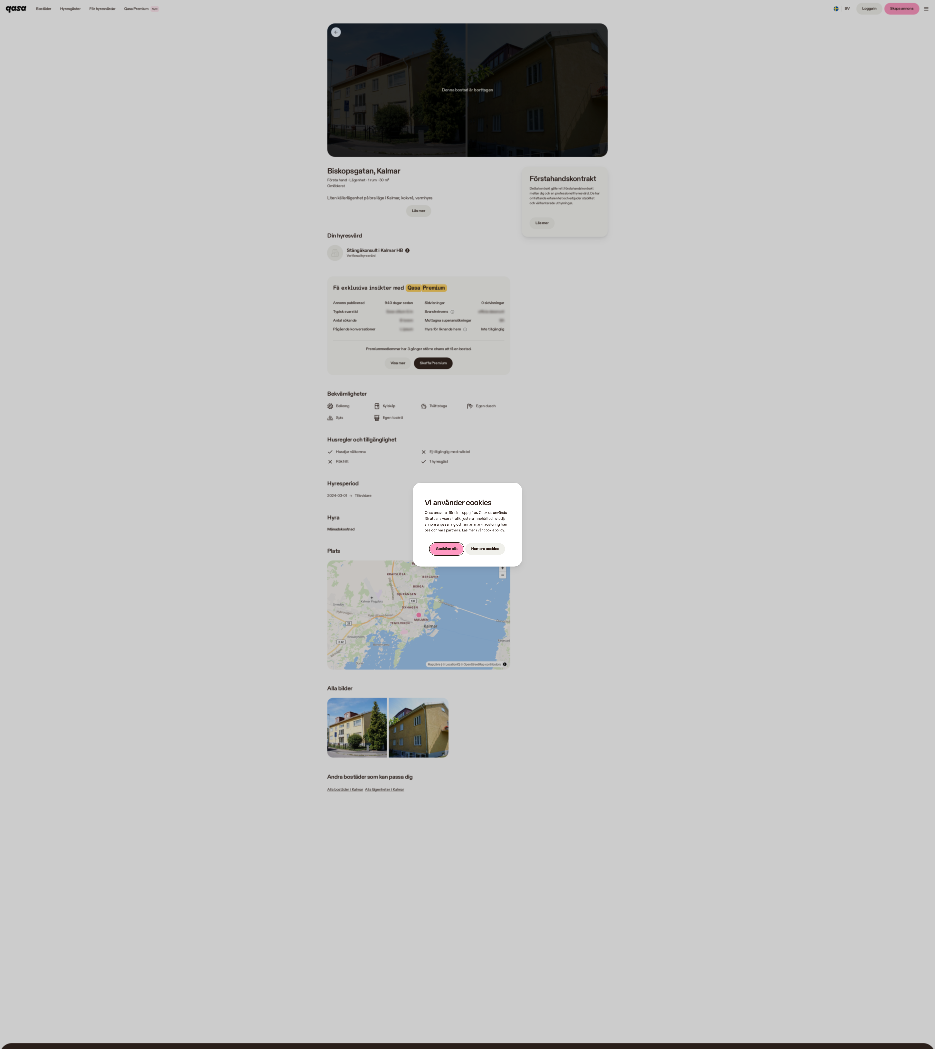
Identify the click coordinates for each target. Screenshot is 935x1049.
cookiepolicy (494, 530)
